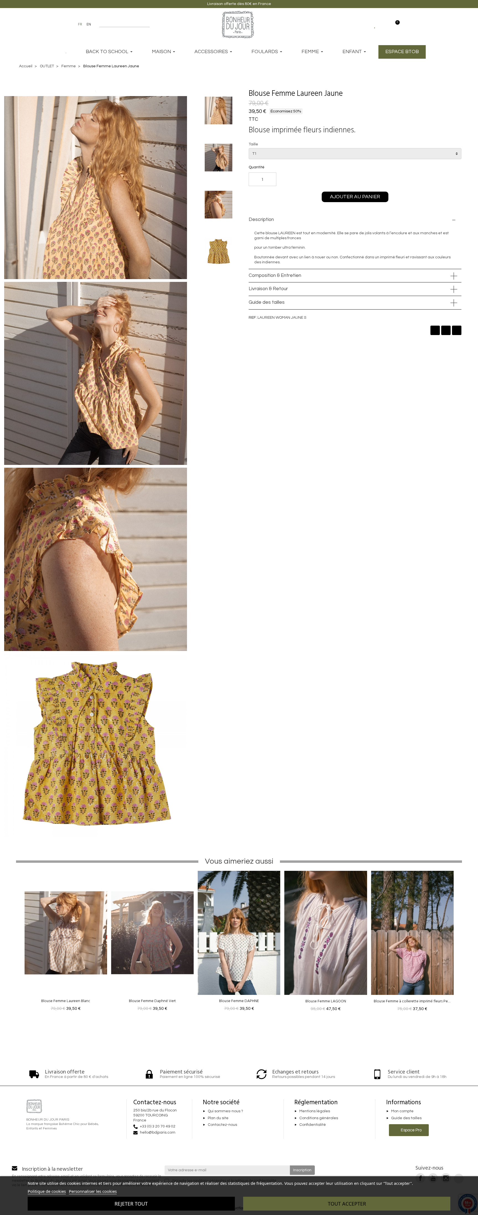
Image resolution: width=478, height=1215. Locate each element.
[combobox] (121, 24)
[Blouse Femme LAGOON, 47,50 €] (325, 943)
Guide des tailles (267, 302)
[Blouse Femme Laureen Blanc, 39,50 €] (65, 943)
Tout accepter (347, 1203)
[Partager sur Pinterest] (456, 330)
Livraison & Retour (268, 288)
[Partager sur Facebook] (435, 330)
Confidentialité (312, 1125)
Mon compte (402, 1111)
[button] (353, 93)
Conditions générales (318, 1118)
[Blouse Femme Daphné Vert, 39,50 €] (152, 943)
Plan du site (218, 1118)
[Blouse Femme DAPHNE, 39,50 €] (239, 943)
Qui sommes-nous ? (225, 1111)
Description (261, 219)
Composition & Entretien (275, 275)
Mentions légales (314, 1111)
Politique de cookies (47, 1191)
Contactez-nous (222, 1125)
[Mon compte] (385, 24)
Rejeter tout (131, 1203)
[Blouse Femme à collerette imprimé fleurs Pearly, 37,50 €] (412, 943)
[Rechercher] (147, 24)
